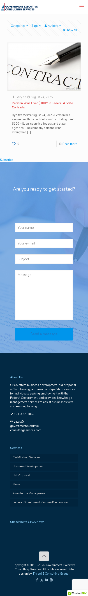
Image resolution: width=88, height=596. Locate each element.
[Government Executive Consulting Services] (19, 6)
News (16, 484)
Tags (34, 26)
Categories (18, 26)
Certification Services (26, 457)
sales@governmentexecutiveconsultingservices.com (25, 426)
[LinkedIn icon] (46, 580)
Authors (53, 26)
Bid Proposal (21, 475)
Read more (70, 144)
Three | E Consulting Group (50, 574)
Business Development (28, 466)
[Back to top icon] (44, 556)
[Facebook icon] (37, 580)
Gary (19, 97)
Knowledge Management (29, 493)
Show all (71, 30)
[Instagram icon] (51, 580)
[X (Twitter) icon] (41, 580)
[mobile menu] (82, 7)
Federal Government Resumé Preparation (40, 502)
